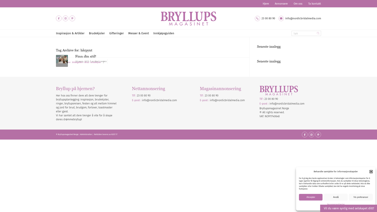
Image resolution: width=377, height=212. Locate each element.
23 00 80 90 (268, 18)
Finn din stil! (85, 56)
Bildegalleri (77, 62)
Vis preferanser (360, 197)
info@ (213, 100)
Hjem (266, 3)
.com (242, 100)
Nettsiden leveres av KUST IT (105, 134)
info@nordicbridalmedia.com (303, 18)
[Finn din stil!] (62, 61)
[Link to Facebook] (59, 18)
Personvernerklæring (335, 204)
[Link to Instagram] (65, 18)
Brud (87, 62)
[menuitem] (266, 3)
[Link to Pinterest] (72, 18)
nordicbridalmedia (228, 100)
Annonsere (281, 3)
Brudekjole (96, 62)
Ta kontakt (314, 3)
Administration (86, 134)
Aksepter (310, 197)
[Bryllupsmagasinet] (188, 18)
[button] (371, 171)
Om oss (298, 3)
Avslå (336, 197)
